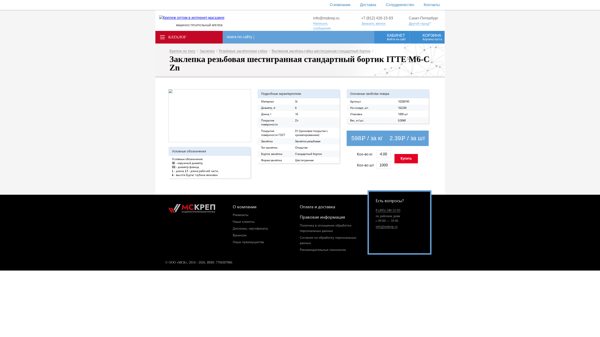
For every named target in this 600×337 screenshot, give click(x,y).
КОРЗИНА (432, 37)
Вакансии (240, 235)
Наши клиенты (244, 221)
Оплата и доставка (317, 206)
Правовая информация (322, 217)
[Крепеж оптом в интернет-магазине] (191, 209)
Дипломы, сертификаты (250, 228)
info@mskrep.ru (326, 18)
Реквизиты (240, 214)
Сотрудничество (400, 5)
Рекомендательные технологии (323, 249)
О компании (340, 5)
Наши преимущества (248, 242)
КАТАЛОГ (177, 37)
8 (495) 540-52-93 (388, 210)
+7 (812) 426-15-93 (377, 18)
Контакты (432, 5)
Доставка (368, 5)
